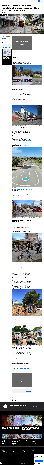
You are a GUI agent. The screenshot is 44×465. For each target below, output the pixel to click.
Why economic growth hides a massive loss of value (26, 440)
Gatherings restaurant (18, 319)
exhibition (19, 128)
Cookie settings (38, 463)
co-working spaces (18, 189)
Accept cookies (22, 381)
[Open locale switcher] (1, 463)
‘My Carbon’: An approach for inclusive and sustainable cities (21, 368)
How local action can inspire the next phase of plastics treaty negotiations (10, 428)
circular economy (15, 227)
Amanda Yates (4, 38)
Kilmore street (14, 321)
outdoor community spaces (24, 189)
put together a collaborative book (26, 128)
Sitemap (22, 462)
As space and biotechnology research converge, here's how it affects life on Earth (16, 441)
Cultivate (27, 285)
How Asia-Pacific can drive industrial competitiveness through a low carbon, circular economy (31, 428)
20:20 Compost (27, 266)
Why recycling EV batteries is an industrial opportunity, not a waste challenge (6, 441)
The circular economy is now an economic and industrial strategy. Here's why (36, 441)
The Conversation (5, 15)
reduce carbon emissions (15, 275)
